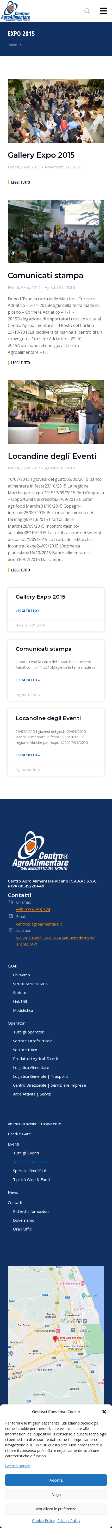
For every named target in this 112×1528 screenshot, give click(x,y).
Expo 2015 (31, 166)
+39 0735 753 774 (33, 909)
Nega (56, 1494)
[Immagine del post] (56, 111)
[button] (104, 1411)
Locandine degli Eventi (52, 456)
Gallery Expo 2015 (41, 155)
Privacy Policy (68, 1520)
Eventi (13, 166)
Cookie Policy (43, 1520)
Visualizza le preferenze (56, 1509)
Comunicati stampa (45, 275)
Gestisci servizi (17, 1465)
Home (12, 44)
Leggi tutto (20, 182)
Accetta (56, 1480)
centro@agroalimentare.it (39, 924)
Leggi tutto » (28, 610)
